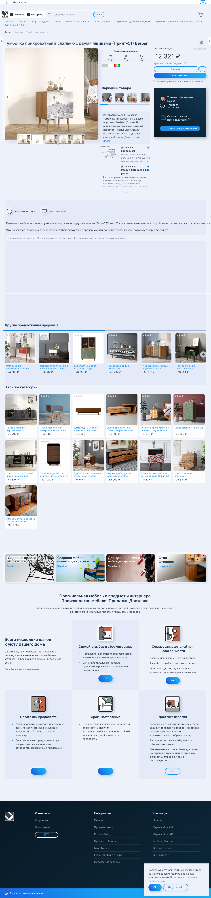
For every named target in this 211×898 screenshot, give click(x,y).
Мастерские (19, 2)
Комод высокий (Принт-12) (189, 427)
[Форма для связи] (46, 835)
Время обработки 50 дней (167, 63)
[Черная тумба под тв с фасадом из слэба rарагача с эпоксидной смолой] (121, 455)
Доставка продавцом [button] (135, 154)
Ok (155, 887)
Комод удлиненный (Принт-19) (118, 367)
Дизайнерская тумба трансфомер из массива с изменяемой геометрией (121, 429)
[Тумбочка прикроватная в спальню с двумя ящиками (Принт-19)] (107, 98)
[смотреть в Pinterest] (202, 43)
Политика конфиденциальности (26, 893)
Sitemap (158, 820)
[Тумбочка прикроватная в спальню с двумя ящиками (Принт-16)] (119, 98)
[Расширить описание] (126, 193)
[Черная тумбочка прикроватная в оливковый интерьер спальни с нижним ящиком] (190, 348)
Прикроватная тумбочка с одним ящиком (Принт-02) (155, 474)
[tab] (21, 211)
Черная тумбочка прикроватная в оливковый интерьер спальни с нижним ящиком (188, 367)
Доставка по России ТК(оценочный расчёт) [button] (135, 170)
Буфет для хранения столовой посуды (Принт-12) (85, 367)
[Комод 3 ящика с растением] (189, 455)
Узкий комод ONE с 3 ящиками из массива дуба (54, 474)
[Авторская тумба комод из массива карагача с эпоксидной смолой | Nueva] (21, 500)
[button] (8, 2)
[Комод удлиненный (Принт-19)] (122, 348)
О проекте (41, 820)
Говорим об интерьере (108, 855)
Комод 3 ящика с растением (184, 474)
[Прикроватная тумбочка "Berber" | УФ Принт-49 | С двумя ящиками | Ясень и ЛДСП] (132, 98)
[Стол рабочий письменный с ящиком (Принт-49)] (20, 348)
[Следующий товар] (209, 41)
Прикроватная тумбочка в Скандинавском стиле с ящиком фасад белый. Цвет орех (54, 367)
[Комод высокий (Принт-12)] (189, 409)
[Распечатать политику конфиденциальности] (6, 893)
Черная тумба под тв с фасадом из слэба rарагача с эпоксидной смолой (119, 475)
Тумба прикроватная (37, 32)
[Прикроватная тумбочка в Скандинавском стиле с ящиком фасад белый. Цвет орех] (54, 348)
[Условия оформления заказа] (162, 99)
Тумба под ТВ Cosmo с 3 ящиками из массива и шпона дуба (87, 429)
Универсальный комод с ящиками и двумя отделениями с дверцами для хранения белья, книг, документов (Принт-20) (156, 367)
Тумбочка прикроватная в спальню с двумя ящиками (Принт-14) (155, 429)
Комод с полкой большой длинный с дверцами (19, 474)
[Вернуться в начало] (5, 14)
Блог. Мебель (102, 848)
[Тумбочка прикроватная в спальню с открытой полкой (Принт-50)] (88, 455)
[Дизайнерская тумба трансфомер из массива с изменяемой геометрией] (121, 409)
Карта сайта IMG (163, 834)
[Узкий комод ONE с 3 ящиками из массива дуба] (54, 455)
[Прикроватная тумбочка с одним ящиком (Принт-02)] (155, 455)
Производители (104, 827)
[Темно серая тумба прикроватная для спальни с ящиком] (54, 409)
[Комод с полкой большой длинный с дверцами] (21, 455)
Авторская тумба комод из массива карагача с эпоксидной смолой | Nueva (20, 520)
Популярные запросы (107, 861)
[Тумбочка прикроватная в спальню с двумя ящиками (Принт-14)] (155, 409)
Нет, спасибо (175, 887)
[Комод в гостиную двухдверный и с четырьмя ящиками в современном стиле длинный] (21, 409)
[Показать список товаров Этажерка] (163, 117)
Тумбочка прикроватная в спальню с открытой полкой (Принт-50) (87, 475)
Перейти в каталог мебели (20, 669)
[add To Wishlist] (202, 69)
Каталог (99, 820)
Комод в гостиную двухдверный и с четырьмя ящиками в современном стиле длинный (18, 429)
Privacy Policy (102, 834)
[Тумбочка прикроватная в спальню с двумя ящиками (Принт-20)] (145, 98)
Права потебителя (105, 841)
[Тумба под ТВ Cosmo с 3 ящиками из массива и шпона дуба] (88, 409)
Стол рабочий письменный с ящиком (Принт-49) (18, 367)
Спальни (18, 32)
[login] (203, 2)
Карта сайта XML (163, 827)
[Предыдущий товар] (1, 41)
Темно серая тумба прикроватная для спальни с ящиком (54, 429)
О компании (42, 827)
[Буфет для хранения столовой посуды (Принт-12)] (88, 348)
